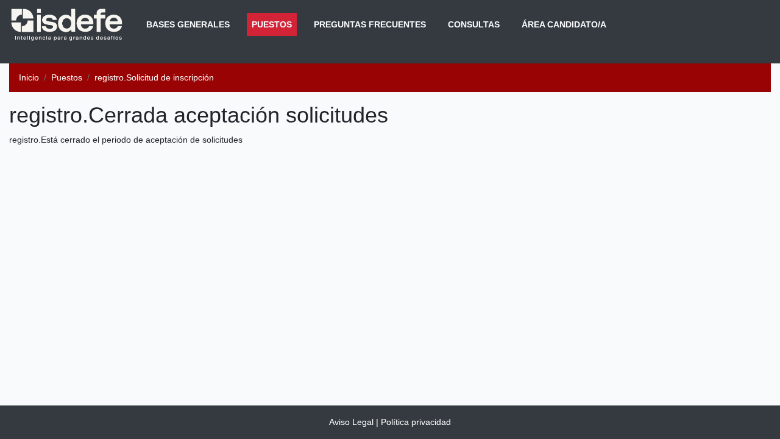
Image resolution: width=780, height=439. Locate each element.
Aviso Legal (351, 422)
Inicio (29, 77)
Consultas (474, 24)
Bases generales (188, 24)
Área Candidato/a (564, 24)
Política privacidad (416, 422)
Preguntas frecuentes (370, 24)
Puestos (274, 24)
